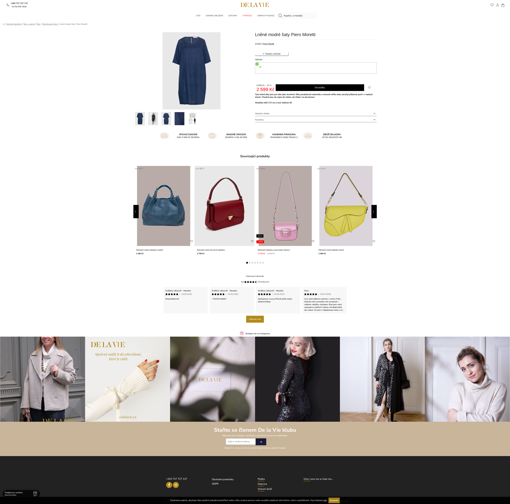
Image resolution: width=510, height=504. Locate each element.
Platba (261, 479)
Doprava (262, 484)
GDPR (215, 483)
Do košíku (320, 87)
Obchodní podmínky (223, 479)
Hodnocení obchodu (255, 276)
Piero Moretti (268, 43)
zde (325, 500)
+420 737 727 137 (176, 478)
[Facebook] (169, 485)
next (374, 211)
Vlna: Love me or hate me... (318, 479)
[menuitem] (198, 15)
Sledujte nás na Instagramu (257, 333)
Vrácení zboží (265, 489)
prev (136, 211)
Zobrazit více (255, 319)
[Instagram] (176, 485)
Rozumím (334, 500)
